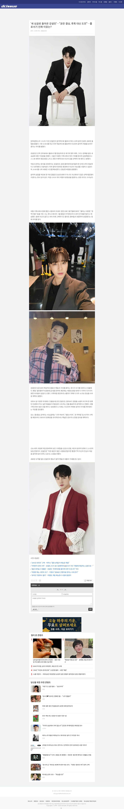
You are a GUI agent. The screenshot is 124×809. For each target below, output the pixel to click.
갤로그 (110, 2)
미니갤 (100, 2)
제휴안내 (36, 801)
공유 (40, 580)
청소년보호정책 (65, 801)
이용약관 (48, 801)
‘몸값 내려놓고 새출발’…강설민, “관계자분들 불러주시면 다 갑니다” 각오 (55, 569)
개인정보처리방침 (55, 801)
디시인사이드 (82, 2)
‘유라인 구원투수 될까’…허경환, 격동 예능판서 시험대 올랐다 (51, 575)
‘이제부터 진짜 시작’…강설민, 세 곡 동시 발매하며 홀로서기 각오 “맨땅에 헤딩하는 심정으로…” (62, 566)
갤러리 (89, 2)
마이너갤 (94, 2)
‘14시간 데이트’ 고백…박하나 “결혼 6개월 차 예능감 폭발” (50, 563)
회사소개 (30, 801)
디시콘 (120, 2)
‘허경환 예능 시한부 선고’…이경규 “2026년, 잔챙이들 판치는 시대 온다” (54, 572)
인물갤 (105, 2)
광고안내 (42, 801)
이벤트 (115, 2)
